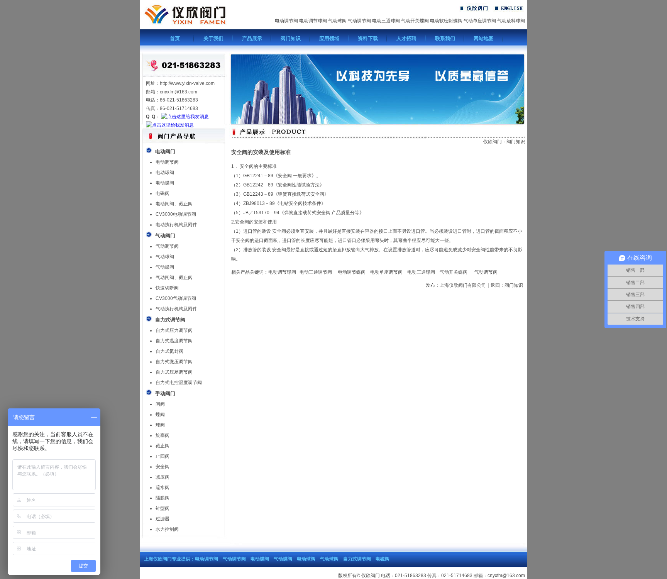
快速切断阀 (167, 288)
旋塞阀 (162, 435)
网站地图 (484, 38)
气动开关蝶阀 (415, 21)
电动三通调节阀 (314, 272)
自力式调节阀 (357, 559)
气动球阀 (337, 21)
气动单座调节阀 (480, 21)
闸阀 (160, 404)
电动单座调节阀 (386, 272)
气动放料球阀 (511, 21)
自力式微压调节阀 (174, 361)
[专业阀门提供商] (199, 27)
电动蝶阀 (165, 183)
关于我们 (213, 38)
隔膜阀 (162, 498)
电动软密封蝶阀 (446, 21)
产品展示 (252, 38)
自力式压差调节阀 (174, 372)
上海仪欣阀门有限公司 (463, 285)
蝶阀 (160, 414)
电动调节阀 (286, 21)
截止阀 (162, 446)
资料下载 (368, 38)
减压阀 (162, 477)
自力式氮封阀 (169, 351)
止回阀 (162, 456)
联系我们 (445, 38)
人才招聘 (406, 38)
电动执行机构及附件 (176, 224)
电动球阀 (165, 172)
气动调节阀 (359, 21)
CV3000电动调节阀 (176, 214)
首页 (175, 38)
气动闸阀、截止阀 (174, 277)
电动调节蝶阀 (352, 272)
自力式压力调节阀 (174, 330)
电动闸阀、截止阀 (174, 204)
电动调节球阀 (313, 21)
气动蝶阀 (165, 267)
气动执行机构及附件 (176, 309)
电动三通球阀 (386, 21)
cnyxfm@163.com (506, 575)
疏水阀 (162, 487)
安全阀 (162, 466)
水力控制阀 (167, 529)
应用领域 (329, 38)
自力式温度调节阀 (174, 341)
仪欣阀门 (492, 141)
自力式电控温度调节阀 (179, 382)
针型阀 (162, 508)
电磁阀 (162, 193)
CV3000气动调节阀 (176, 298)
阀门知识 (291, 38)
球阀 (160, 425)
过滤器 (162, 518)
